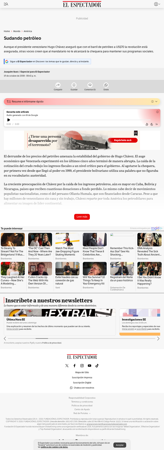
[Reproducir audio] (8, 120)
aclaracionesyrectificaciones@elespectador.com (107, 424)
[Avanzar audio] (152, 124)
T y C (32, 343)
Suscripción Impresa (82, 377)
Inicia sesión (13, 329)
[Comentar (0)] (90, 85)
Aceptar (120, 445)
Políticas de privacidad (82, 406)
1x (157, 124)
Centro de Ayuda (82, 409)
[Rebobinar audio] (147, 124)
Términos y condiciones (82, 402)
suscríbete (141, 329)
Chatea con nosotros (84, 387)
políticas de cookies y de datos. (54, 447)
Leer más (82, 216)
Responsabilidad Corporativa (82, 398)
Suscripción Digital (82, 382)
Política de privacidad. (52, 343)
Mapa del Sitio (82, 372)
